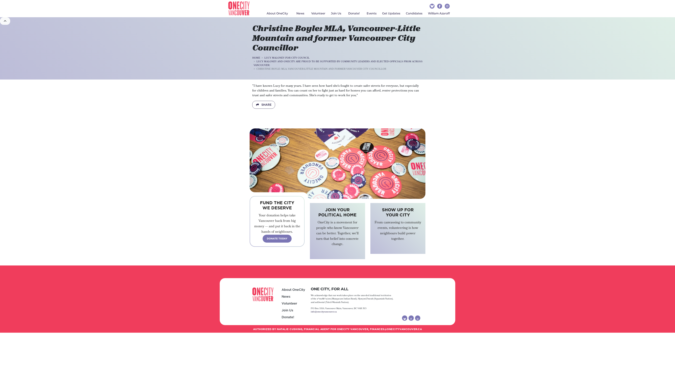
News (286, 296)
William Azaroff (439, 13)
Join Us (336, 13)
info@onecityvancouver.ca (324, 312)
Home (256, 58)
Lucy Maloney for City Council (287, 58)
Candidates (414, 13)
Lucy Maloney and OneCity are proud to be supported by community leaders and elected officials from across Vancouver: (338, 63)
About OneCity (293, 289)
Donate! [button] (354, 13)
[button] (5, 21)
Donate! (288, 317)
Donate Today (277, 238)
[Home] (239, 8)
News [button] (300, 13)
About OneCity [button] (277, 13)
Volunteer (318, 13)
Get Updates (391, 13)
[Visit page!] (432, 6)
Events (372, 13)
